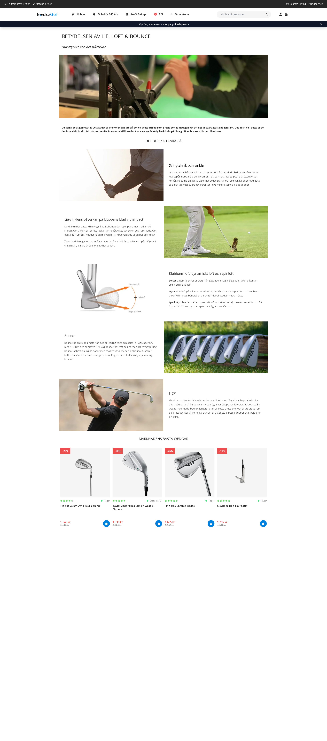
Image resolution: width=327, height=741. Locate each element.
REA (161, 14)
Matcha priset (44, 3)
